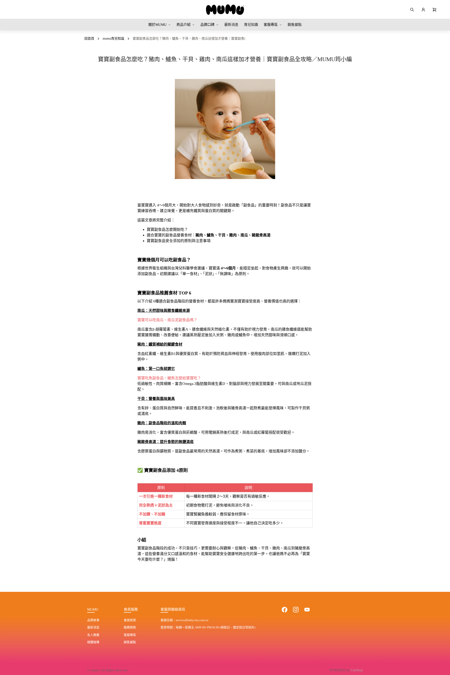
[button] (434, 9)
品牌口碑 (207, 24)
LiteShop (357, 670)
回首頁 (89, 38)
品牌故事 (93, 620)
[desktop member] (423, 9)
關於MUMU (157, 24)
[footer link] (284, 609)
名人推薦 (93, 635)
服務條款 (130, 627)
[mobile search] (412, 9)
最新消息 (231, 24)
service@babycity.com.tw (192, 620)
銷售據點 (295, 24)
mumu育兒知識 (113, 38)
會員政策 (130, 620)
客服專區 (271, 24)
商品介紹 (183, 24)
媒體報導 (93, 642)
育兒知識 (251, 24)
